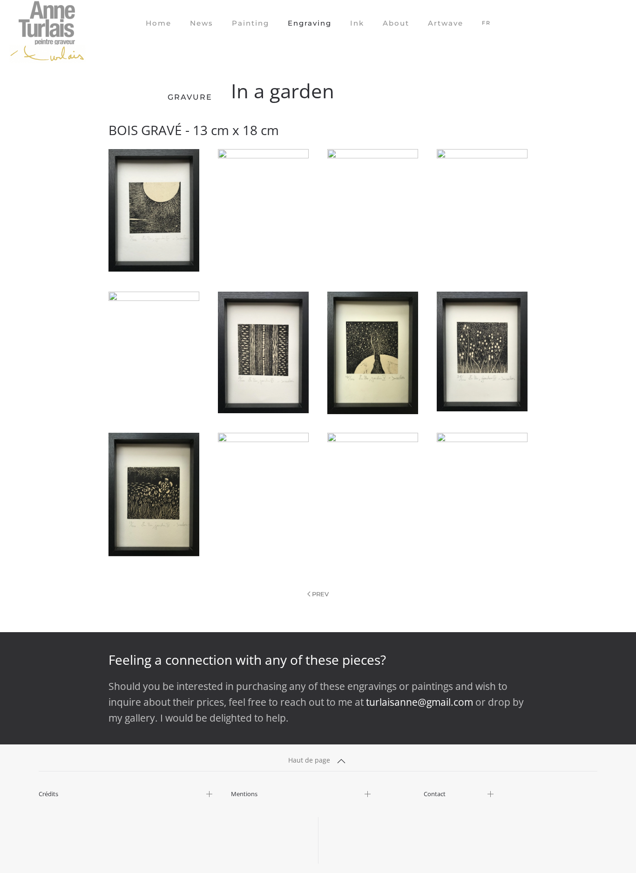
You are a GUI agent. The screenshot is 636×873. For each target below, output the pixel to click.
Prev (320, 594)
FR (486, 23)
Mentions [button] (244, 794)
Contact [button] (435, 794)
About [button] (396, 23)
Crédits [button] (48, 794)
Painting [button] (250, 23)
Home (158, 23)
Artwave (445, 23)
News (201, 23)
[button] (153, 210)
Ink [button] (357, 23)
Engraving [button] (310, 23)
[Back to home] (47, 23)
